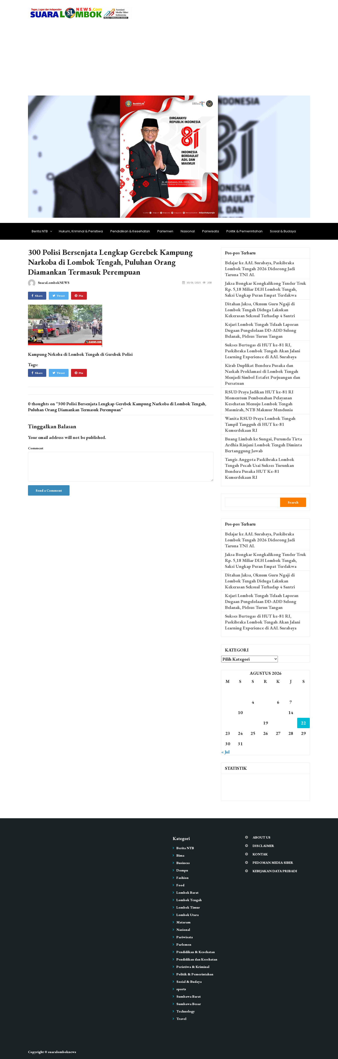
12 (265, 712)
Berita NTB (40, 231)
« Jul (225, 752)
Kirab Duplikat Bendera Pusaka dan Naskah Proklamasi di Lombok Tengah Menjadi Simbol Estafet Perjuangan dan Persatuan (262, 374)
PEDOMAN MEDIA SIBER (273, 862)
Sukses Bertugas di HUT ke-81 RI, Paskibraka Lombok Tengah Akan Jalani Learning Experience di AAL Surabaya (262, 351)
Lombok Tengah (189, 900)
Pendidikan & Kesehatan (130, 231)
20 (278, 723)
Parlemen (165, 231)
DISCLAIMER (263, 845)
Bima (180, 855)
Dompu (182, 870)
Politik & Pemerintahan (244, 231)
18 (252, 723)
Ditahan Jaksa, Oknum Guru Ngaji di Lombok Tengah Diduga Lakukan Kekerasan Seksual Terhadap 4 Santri (260, 309)
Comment (35, 448)
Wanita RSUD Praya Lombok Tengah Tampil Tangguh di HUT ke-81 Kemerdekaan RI (260, 424)
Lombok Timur (188, 907)
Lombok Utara (187, 915)
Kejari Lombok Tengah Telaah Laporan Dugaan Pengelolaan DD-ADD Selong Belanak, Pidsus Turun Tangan (261, 330)
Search (293, 502)
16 (227, 723)
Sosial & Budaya (283, 231)
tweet (61, 296)
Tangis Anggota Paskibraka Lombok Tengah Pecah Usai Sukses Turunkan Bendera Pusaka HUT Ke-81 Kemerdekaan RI (259, 468)
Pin (81, 296)
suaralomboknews (62, 1052)
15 (303, 712)
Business (183, 863)
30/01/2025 (193, 283)
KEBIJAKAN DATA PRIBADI (275, 871)
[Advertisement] (169, 58)
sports (181, 989)
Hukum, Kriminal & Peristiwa (81, 231)
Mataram (183, 922)
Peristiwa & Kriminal (192, 966)
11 (252, 712)
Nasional (188, 231)
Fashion (182, 877)
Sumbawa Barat (188, 996)
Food (180, 885)
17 (240, 723)
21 (290, 723)
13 (278, 712)
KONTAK (260, 854)
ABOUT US (261, 837)
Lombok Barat (187, 892)
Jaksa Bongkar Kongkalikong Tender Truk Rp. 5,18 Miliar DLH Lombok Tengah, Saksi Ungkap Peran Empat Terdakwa (265, 289)
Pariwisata (210, 231)
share (39, 296)
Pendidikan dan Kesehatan (196, 959)
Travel (181, 1018)
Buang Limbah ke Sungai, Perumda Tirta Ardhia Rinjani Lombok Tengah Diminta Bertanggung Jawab (263, 445)
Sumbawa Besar (188, 1004)
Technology (185, 1011)
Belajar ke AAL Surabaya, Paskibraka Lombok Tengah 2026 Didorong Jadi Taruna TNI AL (260, 268)
